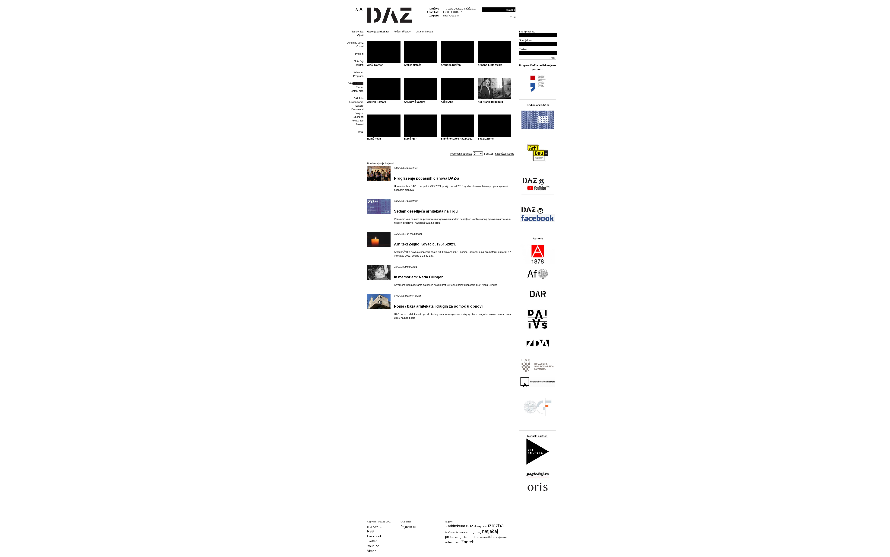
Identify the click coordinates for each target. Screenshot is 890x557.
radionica (472, 537)
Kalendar (358, 72)
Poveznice (357, 120)
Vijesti (360, 35)
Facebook (374, 536)
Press (360, 131)
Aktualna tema (355, 42)
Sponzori (358, 116)
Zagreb (467, 542)
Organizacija (356, 102)
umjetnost (501, 537)
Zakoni (359, 124)
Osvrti (359, 46)
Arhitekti (352, 83)
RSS (370, 531)
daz (469, 525)
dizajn (478, 526)
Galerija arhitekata (378, 31)
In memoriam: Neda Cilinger (418, 277)
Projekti (359, 53)
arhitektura (456, 526)
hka (485, 526)
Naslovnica (357, 31)
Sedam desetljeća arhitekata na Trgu (426, 211)
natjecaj (474, 532)
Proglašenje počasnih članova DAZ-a (426, 178)
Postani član (356, 90)
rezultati (484, 537)
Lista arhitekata (424, 31)
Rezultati (358, 65)
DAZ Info (358, 98)
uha (492, 537)
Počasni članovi (402, 31)
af (446, 526)
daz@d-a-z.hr (451, 15)
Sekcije (359, 105)
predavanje (454, 537)
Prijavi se (510, 9)
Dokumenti (357, 109)
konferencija (451, 532)
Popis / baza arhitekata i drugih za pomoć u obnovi (438, 306)
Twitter (372, 541)
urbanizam (453, 542)
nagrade (463, 532)
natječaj (490, 531)
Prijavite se (408, 526)
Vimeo (371, 551)
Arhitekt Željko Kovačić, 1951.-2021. (425, 244)
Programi (358, 76)
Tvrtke (359, 87)
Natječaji (358, 61)
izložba (496, 525)
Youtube (373, 546)
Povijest (359, 113)
